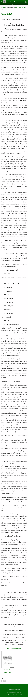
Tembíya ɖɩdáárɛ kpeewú (14, 689)
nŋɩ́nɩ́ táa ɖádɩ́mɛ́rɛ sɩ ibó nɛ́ (14, 692)
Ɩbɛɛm (5, 672)
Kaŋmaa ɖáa (9, 687)
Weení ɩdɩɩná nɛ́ (18, 687)
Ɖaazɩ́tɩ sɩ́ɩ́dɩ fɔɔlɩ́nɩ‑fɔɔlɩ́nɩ (12, 695)
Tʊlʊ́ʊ (21, 695)
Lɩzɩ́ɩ (10, 672)
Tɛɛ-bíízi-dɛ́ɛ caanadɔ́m (20, 7)
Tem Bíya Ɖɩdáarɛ (12, 1)
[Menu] (2, 2)
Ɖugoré (3, 7)
